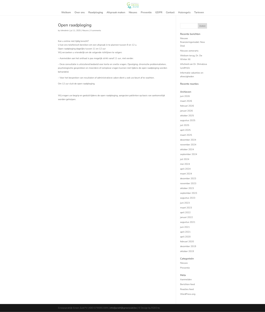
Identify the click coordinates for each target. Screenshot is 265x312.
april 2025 (185, 130)
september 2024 (188, 154)
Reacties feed (187, 289)
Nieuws (133, 12)
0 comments (95, 30)
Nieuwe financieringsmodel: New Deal (192, 42)
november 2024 (188, 144)
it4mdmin (65, 30)
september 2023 (188, 193)
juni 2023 (185, 202)
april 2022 (185, 212)
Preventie (146, 12)
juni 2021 (185, 227)
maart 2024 (186, 173)
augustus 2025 (187, 120)
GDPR (158, 12)
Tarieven (199, 12)
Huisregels (184, 12)
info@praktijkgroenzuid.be (123, 307)
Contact (170, 12)
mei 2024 (185, 164)
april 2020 (185, 236)
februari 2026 (187, 105)
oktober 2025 (187, 115)
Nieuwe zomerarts (189, 50)
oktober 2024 (187, 149)
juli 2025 (184, 125)
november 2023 (188, 183)
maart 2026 (186, 101)
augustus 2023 (187, 197)
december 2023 (188, 178)
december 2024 (188, 139)
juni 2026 (185, 96)
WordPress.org (187, 294)
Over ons (80, 12)
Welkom (66, 12)
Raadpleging (95, 12)
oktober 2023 (187, 188)
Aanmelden (186, 279)
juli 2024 (184, 159)
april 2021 (185, 231)
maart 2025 (186, 135)
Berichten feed (187, 284)
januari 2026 (186, 110)
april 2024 (185, 168)
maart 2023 (186, 207)
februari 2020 (187, 241)
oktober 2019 (187, 251)
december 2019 (188, 246)
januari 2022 (186, 217)
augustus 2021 (187, 222)
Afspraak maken (116, 12)
